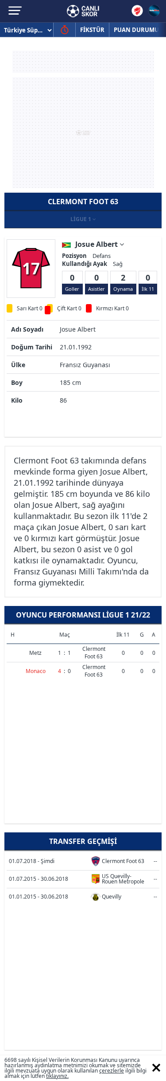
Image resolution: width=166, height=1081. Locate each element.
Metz (35, 653)
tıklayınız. (57, 1076)
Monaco (36, 671)
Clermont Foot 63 (93, 652)
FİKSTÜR (92, 30)
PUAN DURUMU (136, 30)
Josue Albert (97, 244)
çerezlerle (111, 1070)
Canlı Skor (83, 11)
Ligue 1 (81, 219)
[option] (31, 268)
